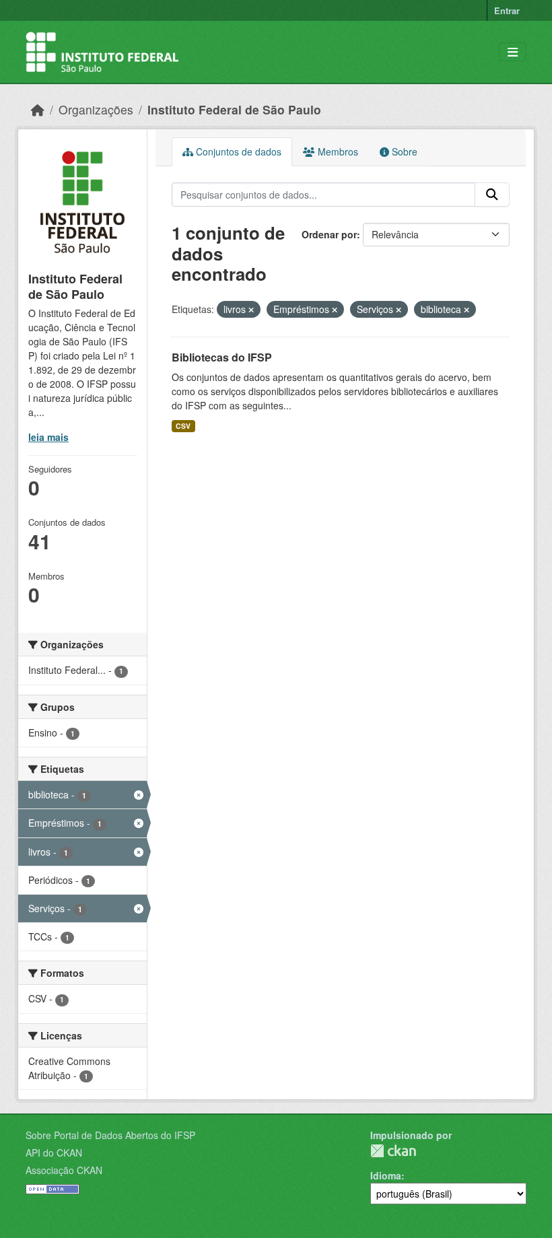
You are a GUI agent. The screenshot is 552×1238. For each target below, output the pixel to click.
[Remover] (251, 309)
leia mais (48, 437)
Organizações (96, 109)
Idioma (385, 1175)
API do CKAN (54, 1152)
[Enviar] (492, 194)
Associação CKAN (64, 1170)
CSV (183, 426)
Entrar (507, 10)
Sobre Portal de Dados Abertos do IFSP (110, 1135)
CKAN (393, 1151)
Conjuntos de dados (237, 151)
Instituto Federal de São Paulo (234, 109)
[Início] (37, 109)
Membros (336, 151)
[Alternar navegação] (512, 52)
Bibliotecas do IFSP (222, 357)
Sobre (403, 151)
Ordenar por (329, 234)
